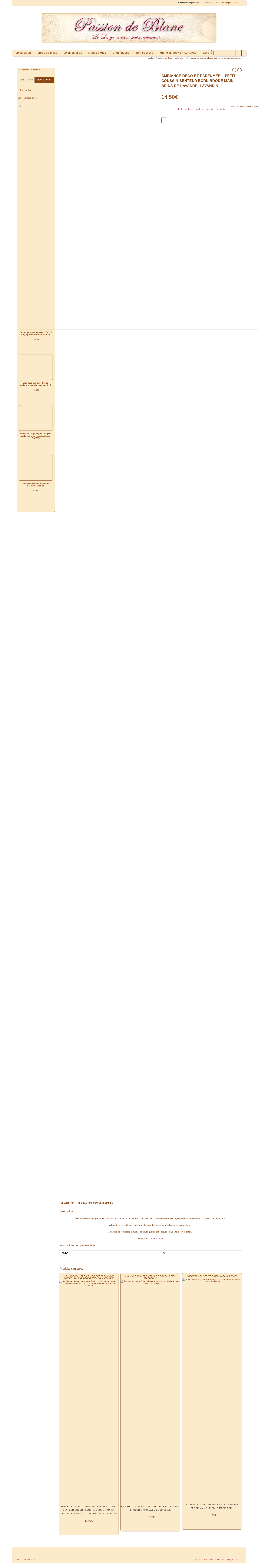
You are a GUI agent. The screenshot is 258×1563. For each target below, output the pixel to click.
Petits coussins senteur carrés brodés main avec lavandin (89, 1277)
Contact (236, 3)
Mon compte (237, 1560)
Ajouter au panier (36, 1095)
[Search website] (238, 53)
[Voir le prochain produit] (239, 70)
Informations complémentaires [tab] (95, 1203)
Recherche (44, 80)
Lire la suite (35, 347)
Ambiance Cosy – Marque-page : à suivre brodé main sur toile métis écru (212, 1506)
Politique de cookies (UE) (219, 1560)
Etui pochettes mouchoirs (160, 1277)
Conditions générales (198, 1560)
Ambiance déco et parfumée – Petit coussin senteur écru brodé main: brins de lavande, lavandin (200, 58)
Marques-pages (228, 1276)
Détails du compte (223, 3)
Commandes (209, 3)
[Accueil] (144, 58)
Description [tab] (67, 1203)
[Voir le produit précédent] (234, 70)
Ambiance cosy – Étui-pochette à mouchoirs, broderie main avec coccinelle (150, 1508)
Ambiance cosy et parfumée (79, 1276)
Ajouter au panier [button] (88, 1526)
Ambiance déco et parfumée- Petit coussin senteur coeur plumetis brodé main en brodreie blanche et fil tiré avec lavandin (89, 1510)
